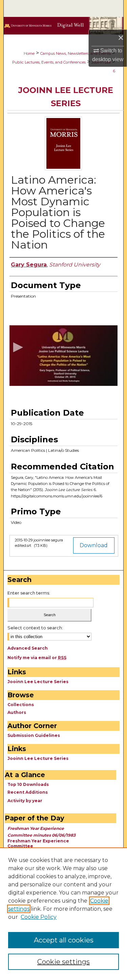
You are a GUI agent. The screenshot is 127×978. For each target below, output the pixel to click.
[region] (63, 912)
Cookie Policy (39, 917)
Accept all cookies (63, 940)
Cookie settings (63, 962)
